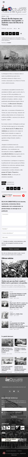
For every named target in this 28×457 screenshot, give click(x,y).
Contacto (20, 450)
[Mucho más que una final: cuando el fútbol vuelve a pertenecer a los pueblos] (15, 268)
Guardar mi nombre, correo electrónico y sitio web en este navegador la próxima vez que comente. (14, 243)
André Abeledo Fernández (11, 279)
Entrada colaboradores (11, 450)
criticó (20, 73)
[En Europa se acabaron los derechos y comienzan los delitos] (21, 343)
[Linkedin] (10, 33)
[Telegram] (14, 391)
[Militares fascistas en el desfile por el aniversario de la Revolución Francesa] (7, 343)
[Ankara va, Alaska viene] (5, 315)
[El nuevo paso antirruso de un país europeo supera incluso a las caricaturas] (7, 361)
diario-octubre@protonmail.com (17, 387)
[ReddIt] (13, 33)
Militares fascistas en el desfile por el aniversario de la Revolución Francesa (7, 350)
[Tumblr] (18, 391)
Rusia (8, 16)
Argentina (3, 279)
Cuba (11, 301)
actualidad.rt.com (10, 182)
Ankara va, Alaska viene (16, 314)
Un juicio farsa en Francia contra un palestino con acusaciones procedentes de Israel (20, 368)
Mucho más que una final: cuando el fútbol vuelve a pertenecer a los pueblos (14, 282)
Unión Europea (17, 352)
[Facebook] (3, 33)
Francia (16, 372)
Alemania (3, 16)
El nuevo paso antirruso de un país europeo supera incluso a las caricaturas (7, 368)
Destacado (4, 353)
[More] (21, 33)
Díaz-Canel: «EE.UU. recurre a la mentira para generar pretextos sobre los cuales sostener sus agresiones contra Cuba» (19, 305)
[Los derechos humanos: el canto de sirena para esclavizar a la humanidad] (5, 294)
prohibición (9, 76)
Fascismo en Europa (10, 184)
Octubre (9, 42)
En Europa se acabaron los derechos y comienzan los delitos (20, 349)
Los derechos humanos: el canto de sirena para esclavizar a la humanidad (18, 295)
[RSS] (9, 391)
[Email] (17, 33)
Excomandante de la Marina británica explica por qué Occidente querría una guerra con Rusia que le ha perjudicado (19, 325)
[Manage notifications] (4, 453)
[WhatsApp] (6, 33)
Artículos (11, 291)
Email (3, 407)
